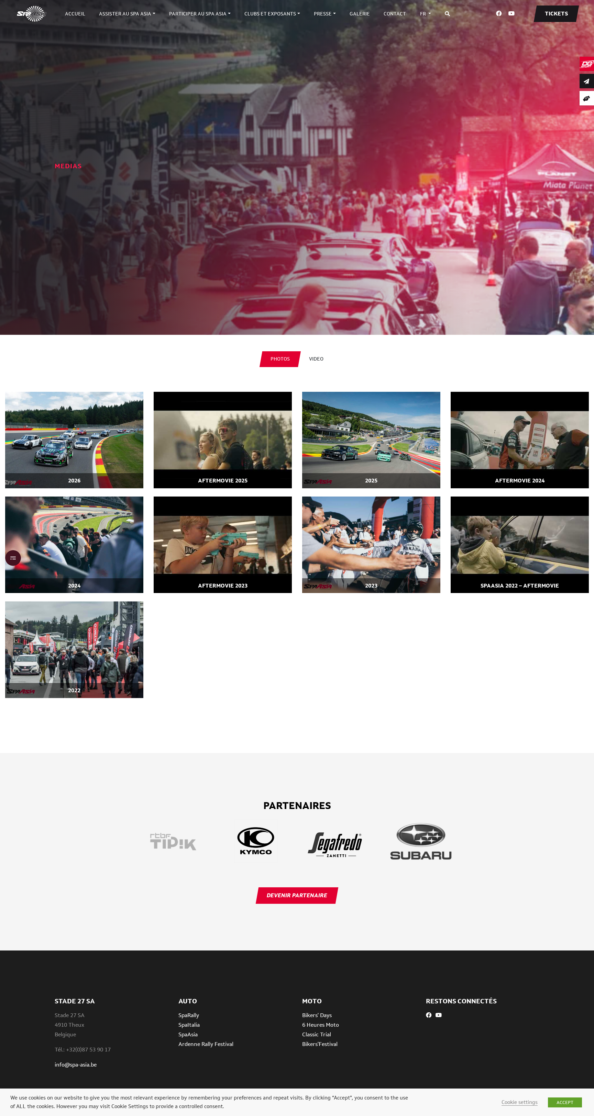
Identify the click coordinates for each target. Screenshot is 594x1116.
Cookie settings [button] (520, 1102)
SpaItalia (189, 1025)
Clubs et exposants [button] (270, 14)
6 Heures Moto (320, 1025)
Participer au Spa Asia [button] (198, 14)
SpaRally (188, 1015)
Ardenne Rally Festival (205, 1044)
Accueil (75, 14)
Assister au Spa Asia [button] (125, 14)
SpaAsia (188, 1034)
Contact (395, 14)
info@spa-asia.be (76, 1064)
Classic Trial (316, 1034)
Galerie (360, 14)
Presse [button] (323, 14)
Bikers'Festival (320, 1044)
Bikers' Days (317, 1015)
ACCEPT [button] (565, 1102)
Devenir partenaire (297, 895)
